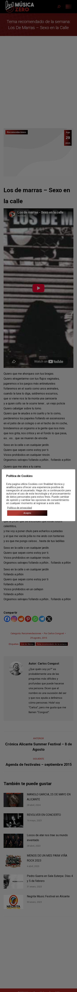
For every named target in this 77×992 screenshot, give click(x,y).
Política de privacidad (19, 507)
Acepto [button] (27, 513)
